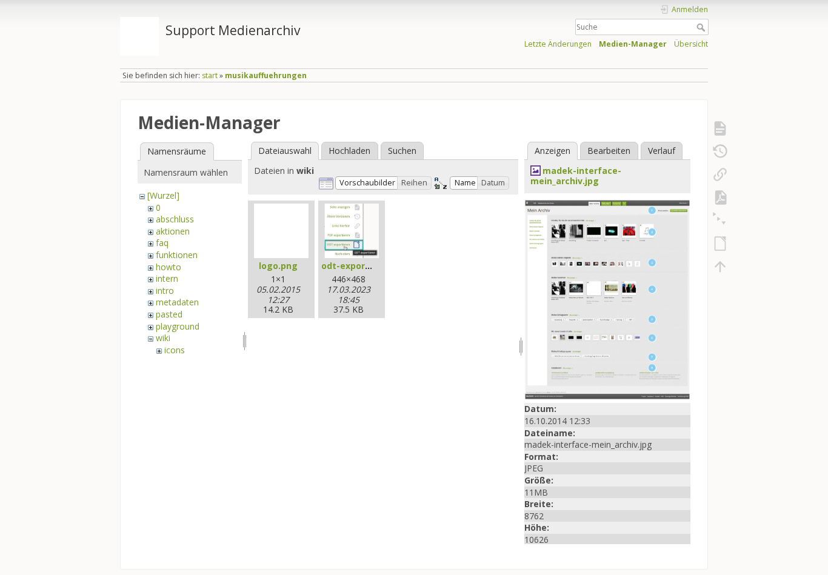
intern (167, 278)
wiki (163, 338)
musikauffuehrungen (266, 75)
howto (168, 267)
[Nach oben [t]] (720, 266)
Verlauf (661, 150)
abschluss (175, 219)
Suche (702, 27)
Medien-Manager (633, 44)
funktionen (177, 255)
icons (174, 350)
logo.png (278, 265)
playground (177, 326)
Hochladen (349, 150)
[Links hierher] (720, 174)
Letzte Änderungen (558, 44)
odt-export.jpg (353, 265)
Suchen (402, 150)
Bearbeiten (608, 150)
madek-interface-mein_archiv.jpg (575, 176)
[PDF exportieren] (720, 197)
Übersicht (691, 44)
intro (165, 290)
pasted (169, 314)
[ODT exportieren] (720, 243)
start (210, 75)
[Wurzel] (163, 195)
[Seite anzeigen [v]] (720, 128)
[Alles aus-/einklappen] (720, 220)
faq (162, 242)
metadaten (177, 302)
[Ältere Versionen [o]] (720, 151)
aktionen (173, 231)
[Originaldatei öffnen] (607, 298)
